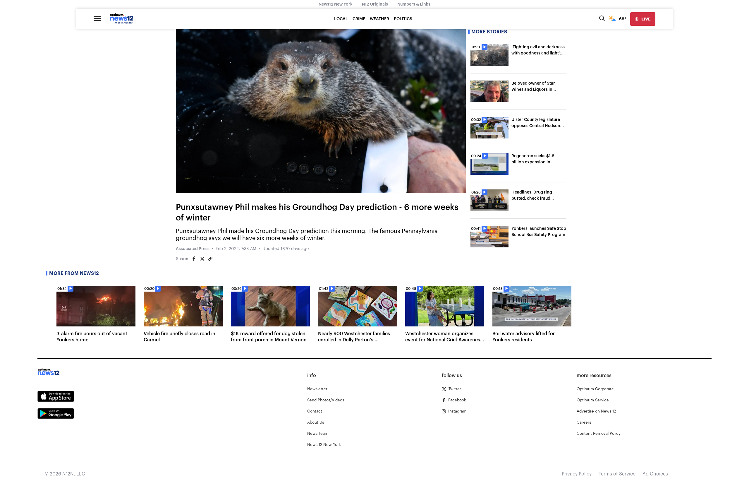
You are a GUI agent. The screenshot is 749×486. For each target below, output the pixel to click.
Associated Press (192, 249)
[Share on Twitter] (202, 258)
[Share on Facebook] (194, 258)
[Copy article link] (210, 258)
